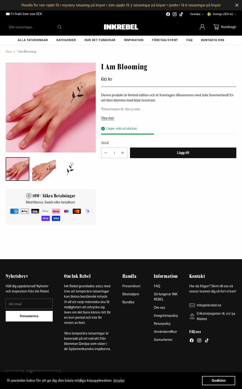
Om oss (159, 307)
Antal (104, 142)
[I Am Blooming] (51, 107)
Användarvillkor (165, 332)
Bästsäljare (130, 294)
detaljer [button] (119, 380)
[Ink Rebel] (121, 27)
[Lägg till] (122, 153)
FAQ (157, 286)
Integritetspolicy (166, 315)
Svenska (195, 14)
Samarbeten (163, 340)
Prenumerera (29, 316)
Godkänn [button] (219, 380)
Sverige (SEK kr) (223, 14)
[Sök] (59, 27)
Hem (9, 51)
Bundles (128, 302)
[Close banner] (237, 5)
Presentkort (131, 286)
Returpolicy (162, 323)
